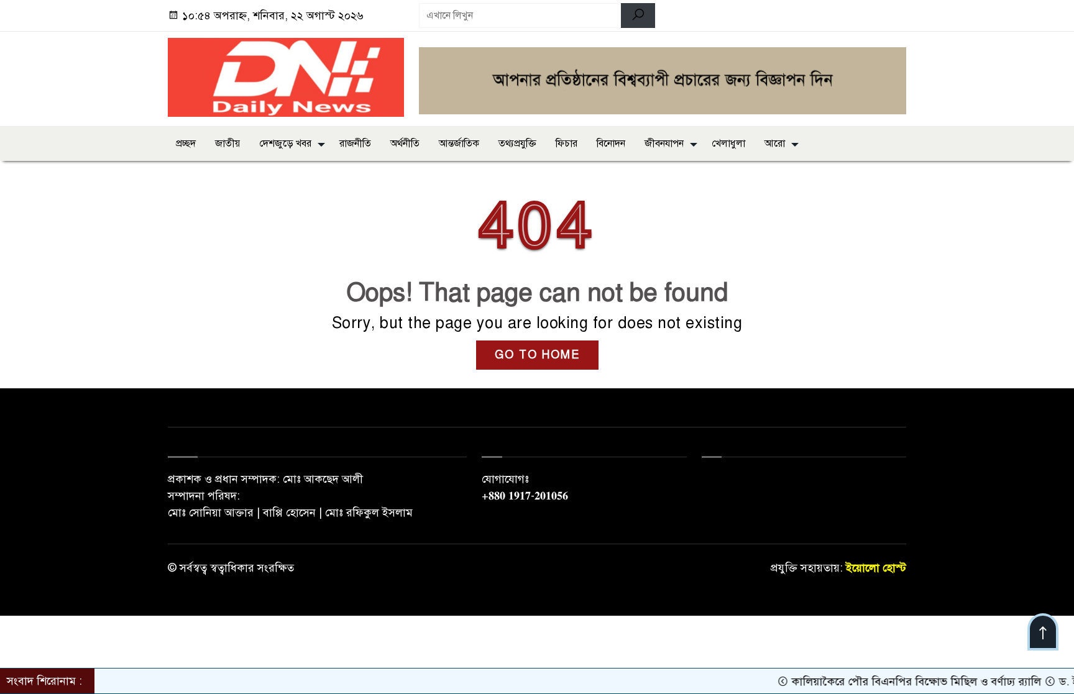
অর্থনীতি (405, 143)
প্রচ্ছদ (186, 143)
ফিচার (566, 143)
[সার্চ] (638, 15)
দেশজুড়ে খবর (285, 143)
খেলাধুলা (728, 143)
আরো (774, 143)
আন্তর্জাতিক (459, 143)
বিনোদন (611, 143)
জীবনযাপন (664, 143)
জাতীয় (227, 143)
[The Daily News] (286, 76)
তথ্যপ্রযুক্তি (517, 143)
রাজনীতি (355, 143)
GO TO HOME (537, 355)
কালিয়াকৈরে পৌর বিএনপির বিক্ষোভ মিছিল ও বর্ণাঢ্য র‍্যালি (902, 681)
